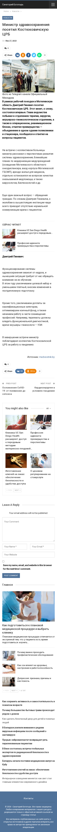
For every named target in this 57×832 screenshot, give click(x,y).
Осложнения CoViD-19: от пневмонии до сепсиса (13, 390)
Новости (7, 18)
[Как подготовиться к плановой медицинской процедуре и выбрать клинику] (28, 606)
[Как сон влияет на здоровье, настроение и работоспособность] (8, 669)
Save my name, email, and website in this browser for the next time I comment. (27, 567)
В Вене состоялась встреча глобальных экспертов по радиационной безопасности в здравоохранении (25, 752)
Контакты (28, 798)
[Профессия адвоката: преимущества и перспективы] (8, 246)
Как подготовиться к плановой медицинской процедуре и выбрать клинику (25, 629)
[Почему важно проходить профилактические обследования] (8, 656)
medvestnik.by (47, 357)
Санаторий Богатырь (12, 4)
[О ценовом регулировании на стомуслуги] (41, 460)
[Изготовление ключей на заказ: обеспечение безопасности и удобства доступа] (16, 460)
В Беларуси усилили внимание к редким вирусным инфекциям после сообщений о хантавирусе (24, 731)
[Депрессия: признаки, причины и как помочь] (8, 682)
